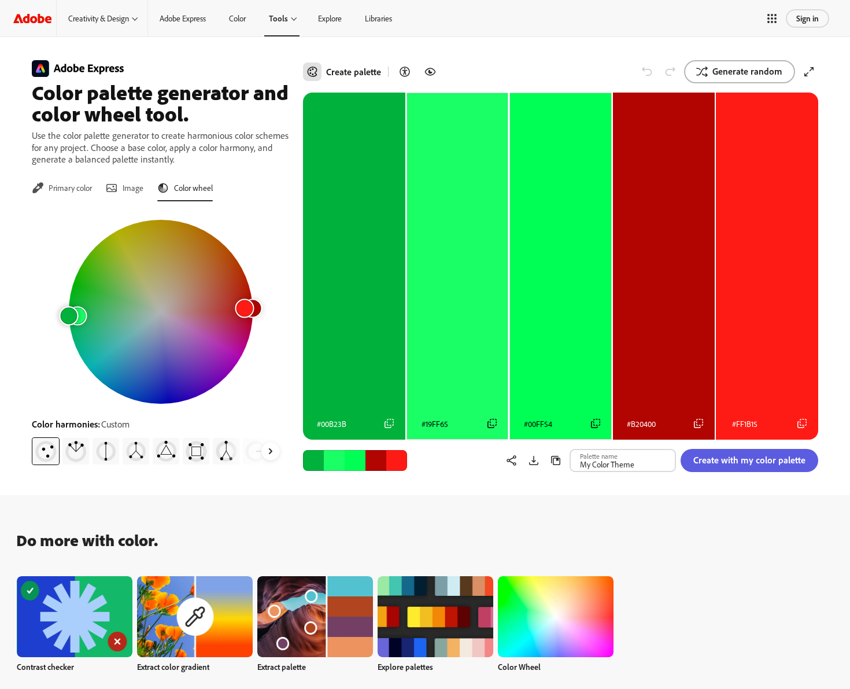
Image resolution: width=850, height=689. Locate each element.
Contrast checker (45, 667)
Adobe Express (183, 18)
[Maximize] (809, 71)
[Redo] (670, 71)
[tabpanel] (160, 338)
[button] (772, 18)
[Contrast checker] (405, 71)
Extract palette (281, 667)
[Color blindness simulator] (430, 71)
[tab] (62, 188)
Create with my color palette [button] (749, 460)
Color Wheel (519, 667)
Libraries (378, 18)
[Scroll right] (270, 451)
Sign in (807, 18)
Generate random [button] (747, 71)
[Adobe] (32, 18)
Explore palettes (405, 667)
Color (237, 18)
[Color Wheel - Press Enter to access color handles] (161, 312)
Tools (278, 18)
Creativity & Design (98, 18)
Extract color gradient (173, 667)
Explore (330, 18)
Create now (75, 616)
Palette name (599, 456)
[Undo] (647, 71)
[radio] (46, 451)
